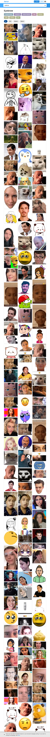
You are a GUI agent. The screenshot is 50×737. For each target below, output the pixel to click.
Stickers (16, 21)
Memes (22, 21)
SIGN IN (41, 1)
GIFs (10, 21)
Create (37, 1)
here (19, 735)
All (5, 21)
